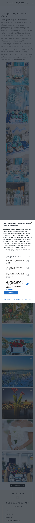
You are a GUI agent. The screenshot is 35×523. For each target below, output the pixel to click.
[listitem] (17, 257)
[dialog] (17, 261)
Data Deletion (7, 299)
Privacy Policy (28, 299)
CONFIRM (10, 292)
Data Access (17, 299)
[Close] (31, 224)
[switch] (27, 261)
